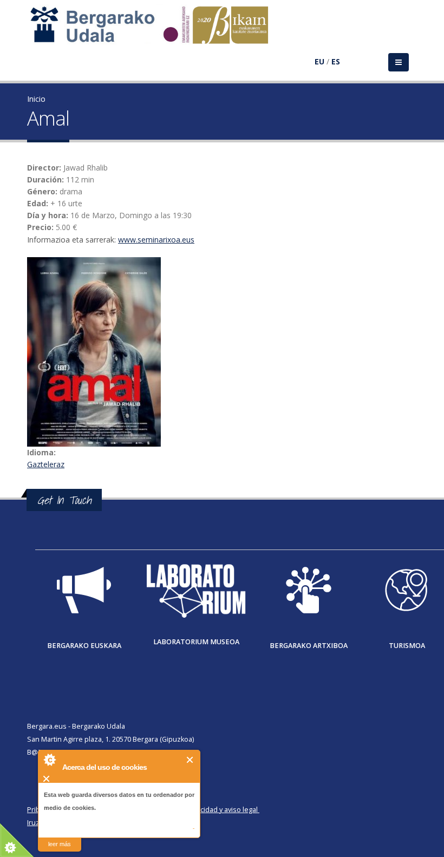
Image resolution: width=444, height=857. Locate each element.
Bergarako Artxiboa (309, 645)
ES (335, 61)
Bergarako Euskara (84, 645)
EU (319, 61)
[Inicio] (155, 30)
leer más (59, 844)
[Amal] (222, 352)
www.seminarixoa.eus (156, 239)
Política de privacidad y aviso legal (204, 809)
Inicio (36, 99)
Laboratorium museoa (196, 641)
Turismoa (407, 645)
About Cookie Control (49, 759)
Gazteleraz (45, 464)
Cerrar (190, 759)
